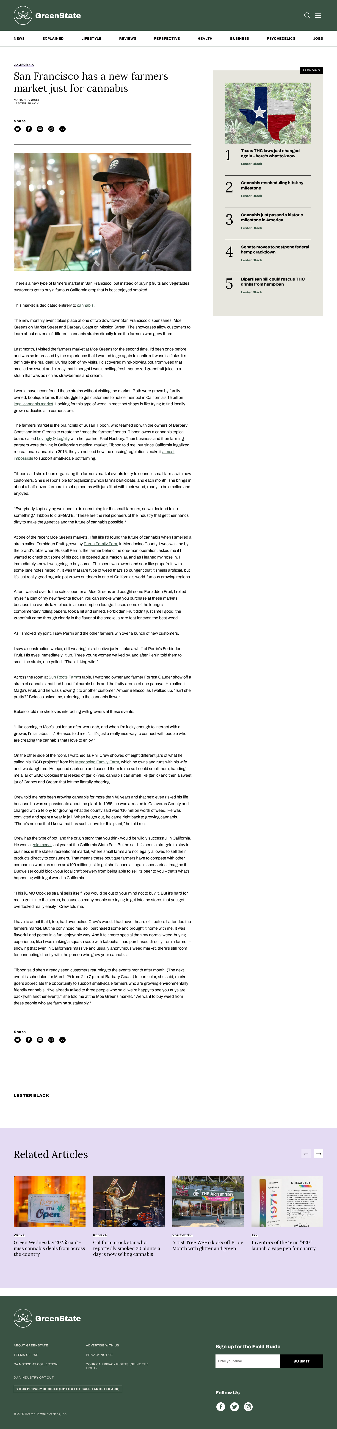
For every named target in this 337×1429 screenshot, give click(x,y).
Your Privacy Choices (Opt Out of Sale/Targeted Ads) (68, 1389)
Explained (53, 38)
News (19, 38)
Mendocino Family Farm (97, 762)
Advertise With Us (102, 1345)
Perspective (167, 38)
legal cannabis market (33, 404)
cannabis (85, 305)
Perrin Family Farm (101, 544)
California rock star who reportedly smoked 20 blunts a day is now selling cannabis (126, 1248)
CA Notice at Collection (36, 1364)
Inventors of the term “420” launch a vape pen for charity (283, 1245)
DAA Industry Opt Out (34, 1377)
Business (239, 38)
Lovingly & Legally (53, 438)
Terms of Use (26, 1355)
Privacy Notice (99, 1355)
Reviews (127, 38)
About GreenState (31, 1345)
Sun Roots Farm (63, 677)
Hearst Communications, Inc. (46, 1414)
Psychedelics (281, 38)
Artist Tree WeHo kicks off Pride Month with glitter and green (207, 1245)
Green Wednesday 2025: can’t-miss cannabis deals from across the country (49, 1248)
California (24, 64)
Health (205, 38)
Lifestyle (91, 38)
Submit (301, 1361)
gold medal (42, 844)
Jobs (318, 38)
